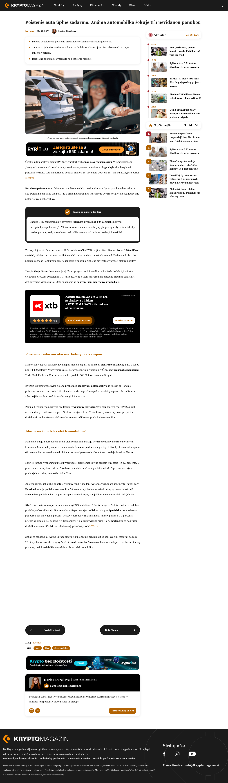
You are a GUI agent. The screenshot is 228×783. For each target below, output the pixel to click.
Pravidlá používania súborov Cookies (113, 758)
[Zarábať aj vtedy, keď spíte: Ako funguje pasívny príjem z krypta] (159, 83)
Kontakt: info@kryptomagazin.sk (196, 765)
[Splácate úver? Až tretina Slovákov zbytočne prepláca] (159, 67)
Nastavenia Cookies (79, 758)
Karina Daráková (67, 31)
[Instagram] (177, 754)
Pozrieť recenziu (124, 320)
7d (196, 125)
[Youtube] (192, 754)
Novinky (29, 31)
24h (190, 125)
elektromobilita (61, 648)
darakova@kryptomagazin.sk (65, 686)
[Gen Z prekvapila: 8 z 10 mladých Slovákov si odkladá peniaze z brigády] (159, 114)
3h (185, 125)
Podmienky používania (52, 758)
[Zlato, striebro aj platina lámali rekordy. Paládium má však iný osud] (159, 52)
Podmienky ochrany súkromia (20, 758)
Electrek (29, 177)
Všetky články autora (122, 710)
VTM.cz (93, 526)
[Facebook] (164, 754)
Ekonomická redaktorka (85, 679)
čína (47, 648)
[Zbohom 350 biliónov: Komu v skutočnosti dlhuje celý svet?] (159, 98)
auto (38, 648)
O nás (167, 765)
